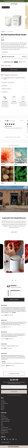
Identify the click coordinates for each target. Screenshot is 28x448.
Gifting (2, 409)
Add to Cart (14, 69)
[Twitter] (16, 439)
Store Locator (3, 416)
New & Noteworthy (4, 403)
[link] (14, 137)
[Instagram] (7, 439)
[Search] (4, 4)
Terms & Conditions (4, 427)
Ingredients (4, 85)
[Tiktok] (10, 439)
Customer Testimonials (5, 421)
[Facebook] (1, 439)
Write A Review (14, 299)
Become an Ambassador (5, 419)
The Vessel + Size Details (8, 82)
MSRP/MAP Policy (4, 430)
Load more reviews (14, 373)
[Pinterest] (13, 439)
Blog (2, 422)
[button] (14, 446)
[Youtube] (4, 439)
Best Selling (3, 401)
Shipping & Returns (4, 418)
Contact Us (3, 433)
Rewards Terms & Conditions (6, 429)
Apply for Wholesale (4, 432)
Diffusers (2, 406)
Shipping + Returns (6, 88)
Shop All (2, 400)
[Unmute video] (22, 271)
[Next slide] (15, 280)
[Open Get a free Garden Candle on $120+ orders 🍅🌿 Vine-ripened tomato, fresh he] (14, 256)
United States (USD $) (5, 442)
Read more (14, 312)
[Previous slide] (12, 280)
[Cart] (26, 4)
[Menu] (2, 4)
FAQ (2, 424)
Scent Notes (5, 52)
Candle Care (5, 91)
